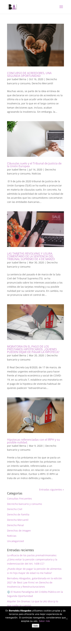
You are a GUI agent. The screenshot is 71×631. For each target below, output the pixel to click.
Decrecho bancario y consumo (24, 504)
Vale (35, 625)
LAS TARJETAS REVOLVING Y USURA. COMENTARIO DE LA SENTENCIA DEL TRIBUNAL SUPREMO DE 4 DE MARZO (31, 256)
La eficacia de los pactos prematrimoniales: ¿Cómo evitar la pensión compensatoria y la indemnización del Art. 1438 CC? (32, 559)
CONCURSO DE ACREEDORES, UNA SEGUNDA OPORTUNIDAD (29, 74)
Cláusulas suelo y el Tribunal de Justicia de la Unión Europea (34, 164)
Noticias (36, 173)
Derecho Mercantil (42, 83)
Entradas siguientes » (51, 489)
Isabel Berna (19, 79)
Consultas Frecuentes (19, 498)
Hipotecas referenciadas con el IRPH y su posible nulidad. (33, 441)
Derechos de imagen (19, 530)
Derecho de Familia (18, 514)
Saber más (44, 621)
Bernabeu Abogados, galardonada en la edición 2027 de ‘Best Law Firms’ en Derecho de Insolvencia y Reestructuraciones (34, 582)
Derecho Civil (14, 509)
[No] (66, 618)
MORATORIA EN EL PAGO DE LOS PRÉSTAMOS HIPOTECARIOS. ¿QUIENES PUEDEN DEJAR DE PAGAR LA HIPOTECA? (33, 349)
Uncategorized (15, 541)
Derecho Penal (15, 525)
